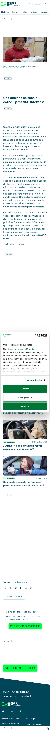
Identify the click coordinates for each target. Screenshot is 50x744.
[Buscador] (45, 4)
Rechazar (25, 406)
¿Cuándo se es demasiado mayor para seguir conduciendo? (22, 422)
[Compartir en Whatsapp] (30, 588)
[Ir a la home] (11, 3)
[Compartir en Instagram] (10, 588)
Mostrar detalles (34, 380)
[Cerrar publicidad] (47, 729)
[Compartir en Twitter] (15, 588)
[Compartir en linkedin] (25, 588)
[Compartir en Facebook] (20, 588)
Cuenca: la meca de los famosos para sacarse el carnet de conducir (21, 459)
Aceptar (25, 389)
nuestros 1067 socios (24, 349)
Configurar (23, 397)
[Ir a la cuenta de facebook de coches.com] (20, 711)
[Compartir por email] (5, 588)
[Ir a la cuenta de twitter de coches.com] (3, 711)
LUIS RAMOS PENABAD (14, 66)
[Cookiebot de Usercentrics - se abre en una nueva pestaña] (35, 335)
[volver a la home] (11, 703)
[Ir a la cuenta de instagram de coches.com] (11, 711)
